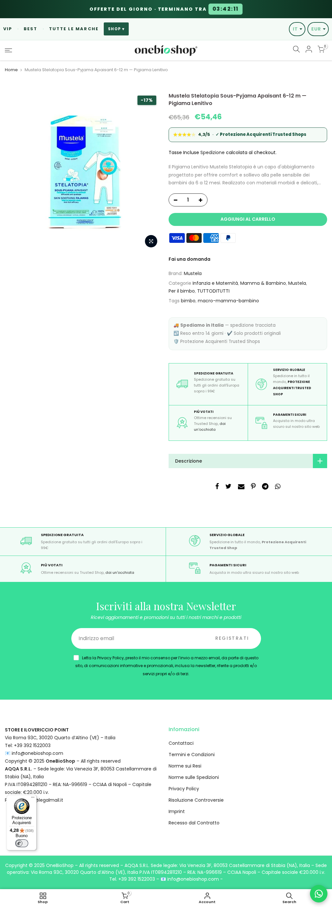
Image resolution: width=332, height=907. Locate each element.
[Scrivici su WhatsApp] (318, 893)
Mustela (193, 273)
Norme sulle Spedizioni (194, 777)
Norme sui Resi (185, 766)
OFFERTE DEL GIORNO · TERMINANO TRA (164, 9)
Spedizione (212, 152)
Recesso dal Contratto (194, 823)
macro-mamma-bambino (228, 300)
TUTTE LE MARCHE (74, 29)
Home (11, 70)
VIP (7, 29)
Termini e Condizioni (192, 754)
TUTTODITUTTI (213, 291)
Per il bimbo (182, 291)
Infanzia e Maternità (215, 283)
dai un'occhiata (119, 572)
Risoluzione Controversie (196, 800)
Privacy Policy (184, 788)
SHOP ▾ (116, 29)
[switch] (21, 843)
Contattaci (181, 743)
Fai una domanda (189, 259)
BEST (30, 29)
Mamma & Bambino (263, 283)
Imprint (177, 811)
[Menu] (33, 799)
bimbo (188, 300)
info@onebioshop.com (37, 753)
